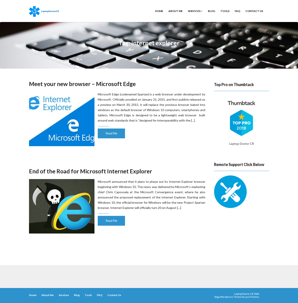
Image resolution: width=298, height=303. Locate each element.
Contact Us (254, 11)
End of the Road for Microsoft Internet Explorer (90, 171)
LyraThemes (252, 296)
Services (194, 11)
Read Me (111, 133)
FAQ (237, 11)
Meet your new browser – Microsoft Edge (82, 83)
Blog (211, 11)
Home (159, 11)
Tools (224, 11)
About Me (175, 11)
